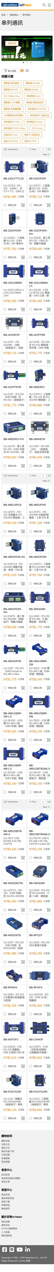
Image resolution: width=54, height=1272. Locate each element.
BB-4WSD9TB (12, 935)
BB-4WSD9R (37, 883)
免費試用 (12, 43)
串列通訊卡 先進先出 (39, 115)
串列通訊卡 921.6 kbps (14, 128)
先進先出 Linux (11, 135)
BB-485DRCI (37, 387)
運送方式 (5, 1148)
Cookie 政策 (24, 1261)
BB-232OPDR (37, 178)
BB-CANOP (36, 1039)
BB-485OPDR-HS (14, 556)
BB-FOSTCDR (12, 1091)
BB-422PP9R (37, 334)
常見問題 (5, 1162)
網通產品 (14, 15)
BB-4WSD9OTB (13, 883)
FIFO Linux (37, 128)
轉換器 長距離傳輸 (12, 109)
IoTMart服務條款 (9, 1228)
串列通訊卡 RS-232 (37, 109)
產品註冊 (5, 1194)
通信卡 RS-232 (11, 141)
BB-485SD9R (37, 609)
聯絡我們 (5, 1208)
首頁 (3, 15)
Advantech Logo (16, 5)
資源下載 (5, 1201)
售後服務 (5, 1158)
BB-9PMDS (10, 987)
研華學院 (5, 1205)
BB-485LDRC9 (12, 504)
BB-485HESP (37, 439)
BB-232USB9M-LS (38, 284)
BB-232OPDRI (12, 230)
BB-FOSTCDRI (38, 1091)
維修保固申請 (7, 1198)
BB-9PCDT (35, 935)
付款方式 (5, 1144)
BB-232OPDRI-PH (38, 232)
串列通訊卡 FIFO (12, 122)
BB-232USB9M (12, 282)
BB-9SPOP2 (10, 1039)
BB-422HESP (11, 334)
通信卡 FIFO (30, 141)
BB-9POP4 (35, 987)
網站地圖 (5, 1221)
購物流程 (5, 1141)
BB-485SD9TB (12, 661)
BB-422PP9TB (12, 387)
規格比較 (12, 205)
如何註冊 (5, 1174)
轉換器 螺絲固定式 (35, 102)
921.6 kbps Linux (12, 96)
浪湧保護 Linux (34, 96)
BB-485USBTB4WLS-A (40, 834)
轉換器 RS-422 (31, 89)
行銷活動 (5, 1154)
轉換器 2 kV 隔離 (12, 102)
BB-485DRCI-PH (13, 439)
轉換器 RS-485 (33, 83)
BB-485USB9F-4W (38, 715)
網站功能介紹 (7, 1151)
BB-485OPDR (37, 504)
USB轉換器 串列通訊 (13, 115)
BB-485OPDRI (38, 556)
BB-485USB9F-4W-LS (12, 767)
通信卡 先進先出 (32, 135)
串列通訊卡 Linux (34, 122)
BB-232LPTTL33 (13, 178)
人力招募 (5, 1232)
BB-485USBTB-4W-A (12, 833)
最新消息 (5, 1225)
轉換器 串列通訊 (11, 83)
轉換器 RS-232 (11, 89)
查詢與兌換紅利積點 (10, 1178)
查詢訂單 (5, 1181)
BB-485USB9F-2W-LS (12, 715)
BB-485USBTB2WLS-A (40, 768)
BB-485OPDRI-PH (12, 611)
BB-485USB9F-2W (38, 663)
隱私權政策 (6, 1235)
